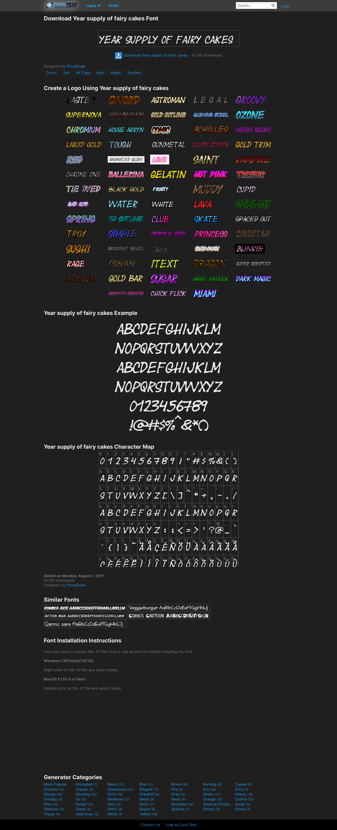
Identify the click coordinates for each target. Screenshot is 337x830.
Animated (86, 784)
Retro (146, 804)
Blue (146, 784)
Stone (242, 809)
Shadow (54, 809)
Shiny (115, 809)
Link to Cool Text (181, 824)
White (115, 814)
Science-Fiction (218, 804)
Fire (177, 789)
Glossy (53, 794)
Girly (241, 789)
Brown (179, 784)
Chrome (54, 789)
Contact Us (150, 824)
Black (116, 784)
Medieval (119, 799)
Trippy (52, 814)
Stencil (211, 809)
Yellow (148, 814)
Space (147, 809)
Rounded (182, 804)
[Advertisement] (21, 83)
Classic (84, 789)
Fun (66, 72)
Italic (100, 72)
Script (243, 804)
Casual (243, 784)
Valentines (87, 814)
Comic (51, 72)
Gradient (149, 794)
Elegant (149, 789)
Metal (146, 799)
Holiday (53, 799)
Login (285, 6)
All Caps (83, 72)
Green (211, 794)
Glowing (86, 794)
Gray (178, 794)
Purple (84, 804)
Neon (178, 799)
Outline (244, 799)
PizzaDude (76, 66)
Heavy (244, 794)
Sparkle (180, 809)
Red (114, 804)
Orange (212, 799)
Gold (115, 794)
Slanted (134, 72)
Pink (51, 804)
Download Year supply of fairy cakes (155, 55)
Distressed (120, 789)
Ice (81, 799)
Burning (212, 784)
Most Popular (55, 784)
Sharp (83, 809)
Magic (116, 72)
